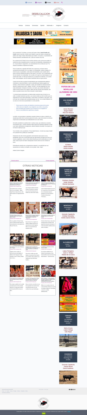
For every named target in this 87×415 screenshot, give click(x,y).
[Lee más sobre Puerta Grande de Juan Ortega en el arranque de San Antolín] (33, 175)
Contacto (66, 25)
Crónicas (27, 25)
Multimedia (49, 25)
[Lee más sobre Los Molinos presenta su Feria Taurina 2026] (48, 239)
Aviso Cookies (41, 389)
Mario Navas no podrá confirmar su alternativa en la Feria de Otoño (48, 216)
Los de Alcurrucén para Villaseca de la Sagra (17, 247)
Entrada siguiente (51, 160)
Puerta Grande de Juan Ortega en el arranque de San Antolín (33, 183)
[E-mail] (74, 389)
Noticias (21, 25)
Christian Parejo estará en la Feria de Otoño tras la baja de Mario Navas (16, 216)
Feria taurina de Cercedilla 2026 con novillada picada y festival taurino (16, 279)
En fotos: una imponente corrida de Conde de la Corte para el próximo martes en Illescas (32, 279)
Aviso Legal (46, 389)
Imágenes (58, 25)
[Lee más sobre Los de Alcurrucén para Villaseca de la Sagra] (17, 239)
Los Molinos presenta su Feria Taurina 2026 (47, 247)
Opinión (42, 25)
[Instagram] (73, 389)
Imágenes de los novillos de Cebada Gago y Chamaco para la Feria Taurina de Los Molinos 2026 (33, 248)
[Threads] (71, 389)
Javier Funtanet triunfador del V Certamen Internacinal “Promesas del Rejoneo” (48, 183)
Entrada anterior (14, 160)
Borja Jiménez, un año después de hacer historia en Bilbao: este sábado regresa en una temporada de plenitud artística (48, 280)
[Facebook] (69, 389)
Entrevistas (35, 25)
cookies (68, 411)
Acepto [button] (44, 413)
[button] (62, 3)
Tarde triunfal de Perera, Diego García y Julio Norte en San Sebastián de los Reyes (16, 183)
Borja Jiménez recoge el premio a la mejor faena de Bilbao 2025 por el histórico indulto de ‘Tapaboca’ (33, 216)
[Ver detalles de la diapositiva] (68, 121)
